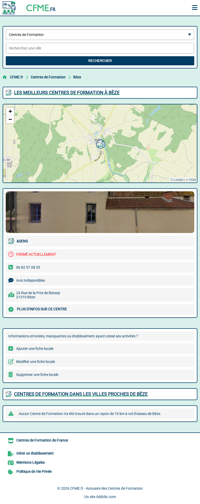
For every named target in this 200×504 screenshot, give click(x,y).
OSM (192, 179)
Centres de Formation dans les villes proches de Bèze (81, 394)
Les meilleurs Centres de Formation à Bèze (67, 92)
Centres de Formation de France (42, 440)
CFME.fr (16, 77)
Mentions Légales (30, 462)
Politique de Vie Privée (34, 471)
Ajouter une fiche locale (34, 348)
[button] (100, 143)
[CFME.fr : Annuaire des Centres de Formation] (35, 7)
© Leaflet (177, 179)
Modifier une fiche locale (35, 362)
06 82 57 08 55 (28, 267)
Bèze (77, 77)
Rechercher (100, 61)
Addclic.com (106, 497)
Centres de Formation (48, 77)
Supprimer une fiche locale (37, 375)
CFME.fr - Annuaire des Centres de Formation (106, 488)
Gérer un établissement (35, 453)
